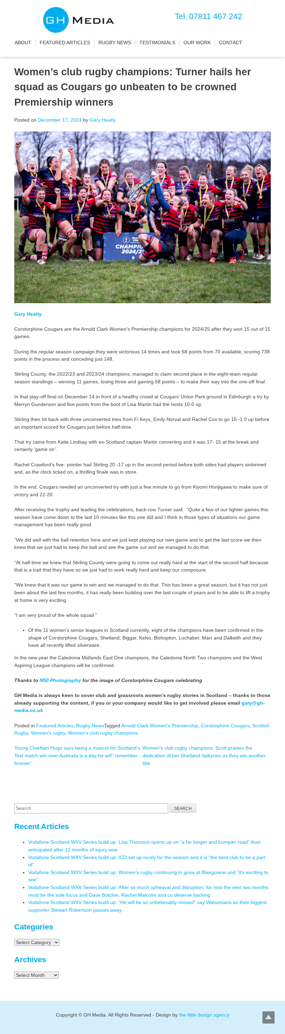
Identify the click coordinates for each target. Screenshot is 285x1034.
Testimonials (157, 42)
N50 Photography (60, 680)
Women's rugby (48, 733)
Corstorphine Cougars (225, 725)
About (23, 42)
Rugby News (114, 42)
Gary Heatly (103, 120)
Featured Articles (65, 42)
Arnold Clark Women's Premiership (159, 725)
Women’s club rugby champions (103, 733)
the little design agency (204, 1015)
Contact (230, 42)
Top (268, 1017)
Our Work (197, 42)
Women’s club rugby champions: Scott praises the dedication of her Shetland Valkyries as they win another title (204, 755)
